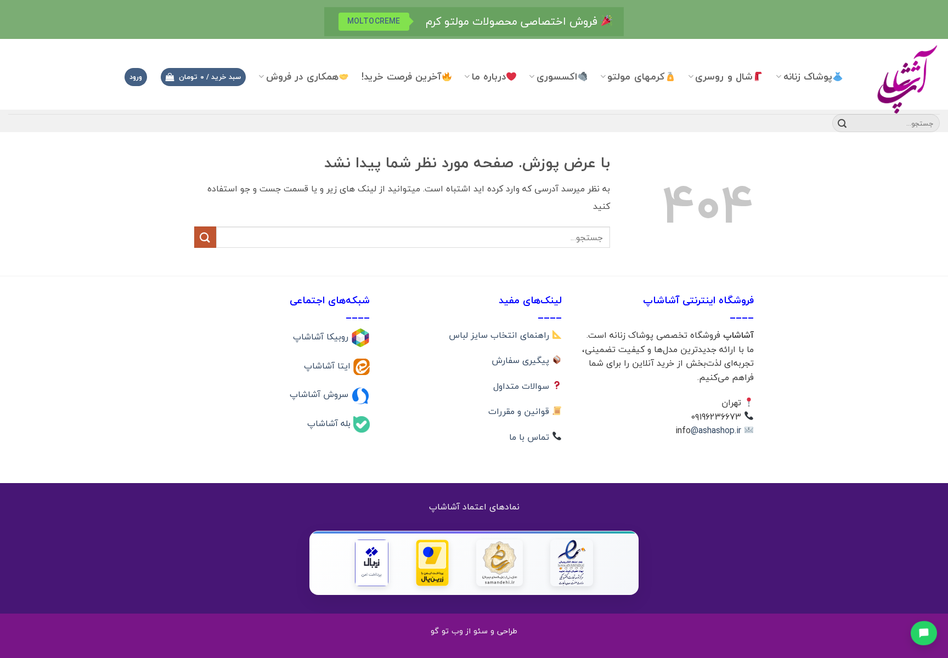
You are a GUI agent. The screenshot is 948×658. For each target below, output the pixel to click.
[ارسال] (842, 123)
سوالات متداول (522, 386)
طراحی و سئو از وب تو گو (474, 631)
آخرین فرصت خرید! (402, 76)
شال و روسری (724, 76)
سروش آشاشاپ (320, 394)
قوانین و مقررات (520, 411)
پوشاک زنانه (807, 76)
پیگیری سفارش (522, 360)
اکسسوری (557, 76)
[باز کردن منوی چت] (924, 632)
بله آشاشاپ (330, 423)
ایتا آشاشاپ (328, 365)
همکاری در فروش (302, 76)
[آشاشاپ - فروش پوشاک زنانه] (900, 78)
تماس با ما (530, 437)
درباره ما (489, 76)
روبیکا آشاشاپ (322, 336)
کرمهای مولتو (635, 76)
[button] (203, 77)
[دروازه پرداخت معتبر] (432, 563)
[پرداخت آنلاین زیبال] (371, 563)
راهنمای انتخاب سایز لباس (500, 335)
